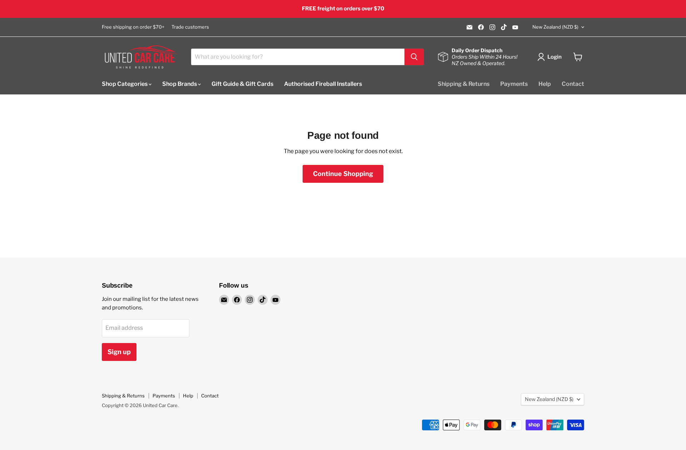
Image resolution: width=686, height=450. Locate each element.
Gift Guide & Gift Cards (242, 83)
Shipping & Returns (463, 83)
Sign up (119, 352)
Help (544, 83)
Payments (514, 83)
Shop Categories (125, 83)
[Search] (414, 57)
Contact (573, 83)
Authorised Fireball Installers (323, 83)
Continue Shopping (343, 173)
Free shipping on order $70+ (133, 27)
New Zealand (555, 27)
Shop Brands (180, 83)
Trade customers (190, 27)
